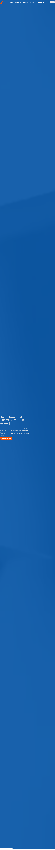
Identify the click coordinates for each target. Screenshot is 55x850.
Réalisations (25, 2)
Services (11, 2)
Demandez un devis (6, 438)
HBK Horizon (41, 2)
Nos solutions (18, 2)
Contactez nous (33, 2)
